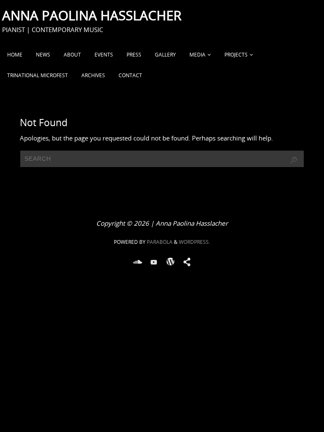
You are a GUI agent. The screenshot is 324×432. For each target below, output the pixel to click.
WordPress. (194, 242)
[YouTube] (154, 262)
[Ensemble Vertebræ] (170, 262)
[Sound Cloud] (137, 262)
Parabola (160, 242)
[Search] (293, 160)
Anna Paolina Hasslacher (91, 15)
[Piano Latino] (187, 262)
